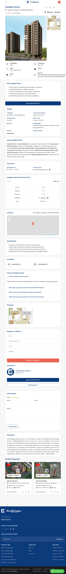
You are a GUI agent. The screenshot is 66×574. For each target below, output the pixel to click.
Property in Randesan (59, 551)
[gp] (33, 2)
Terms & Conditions (49, 569)
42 (11, 76)
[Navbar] (12, 2)
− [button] (9, 220)
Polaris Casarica (12, 481)
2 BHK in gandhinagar (7, 548)
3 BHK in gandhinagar (7, 551)
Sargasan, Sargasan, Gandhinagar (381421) (19, 10)
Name (8, 400)
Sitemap (44, 571)
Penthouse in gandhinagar (8, 559)
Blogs (30, 551)
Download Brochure (33, 103)
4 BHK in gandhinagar (7, 553)
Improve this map (55, 234)
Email (35, 400)
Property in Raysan (58, 548)
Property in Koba (57, 553)
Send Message (32, 385)
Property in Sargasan (58, 559)
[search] (59, 2)
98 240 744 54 (19, 373)
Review (9, 408)
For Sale (8, 13)
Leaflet (37, 234)
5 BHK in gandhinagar (7, 556)
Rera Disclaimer (37, 569)
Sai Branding (13, 571)
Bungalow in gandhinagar (8, 562)
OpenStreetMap (48, 234)
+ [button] (9, 217)
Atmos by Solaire (41, 481)
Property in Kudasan (58, 556)
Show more (10, 133)
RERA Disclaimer (50, 454)
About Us (31, 548)
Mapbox (42, 234)
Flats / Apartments (15, 70)
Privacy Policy (37, 571)
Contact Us (32, 553)
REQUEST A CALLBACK (32, 360)
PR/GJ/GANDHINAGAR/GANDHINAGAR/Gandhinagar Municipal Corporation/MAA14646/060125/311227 (52, 75)
